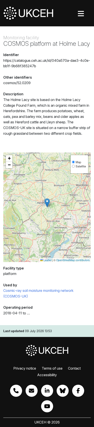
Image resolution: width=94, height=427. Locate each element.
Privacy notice (24, 368)
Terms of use (52, 368)
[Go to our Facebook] (78, 391)
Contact (74, 368)
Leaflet (47, 260)
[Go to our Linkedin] (47, 391)
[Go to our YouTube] (47, 406)
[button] (47, 202)
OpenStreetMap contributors (73, 260)
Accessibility (47, 375)
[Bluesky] (63, 391)
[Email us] (32, 391)
